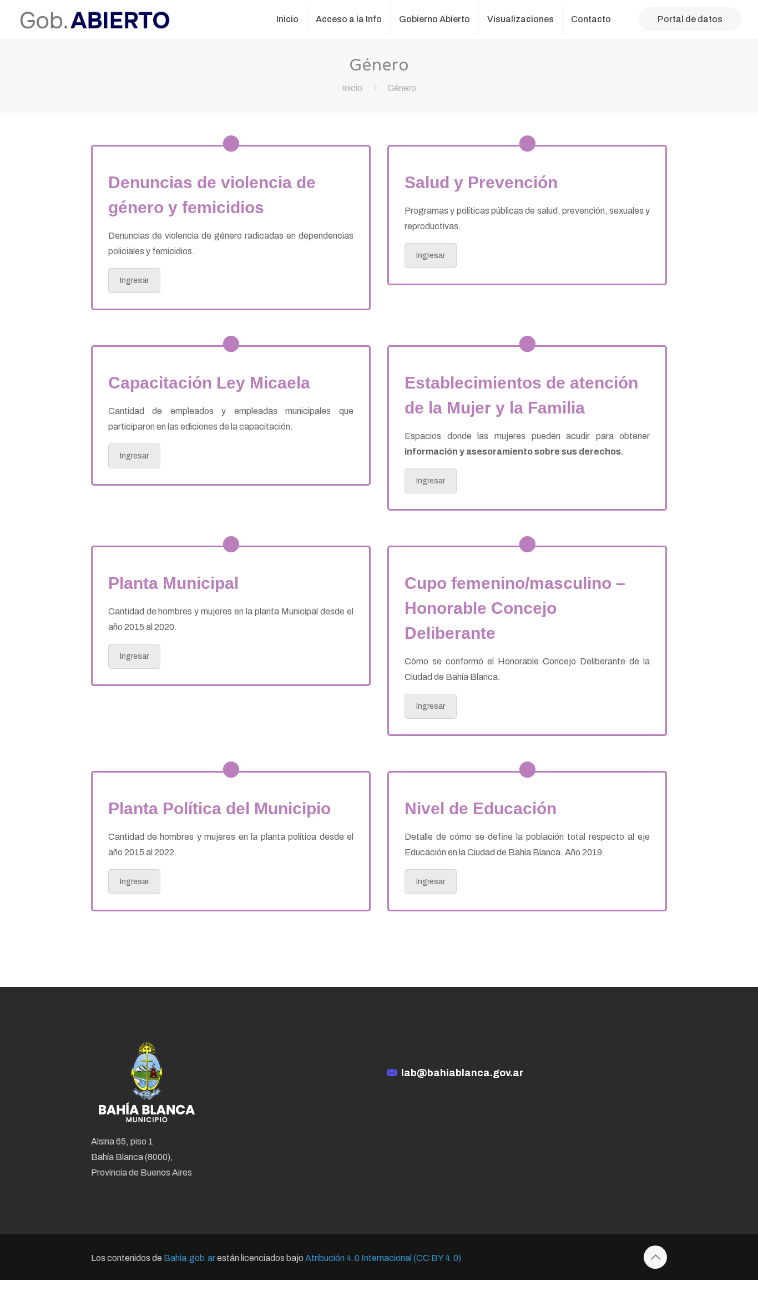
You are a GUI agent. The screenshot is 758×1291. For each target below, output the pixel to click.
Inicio (352, 88)
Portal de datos (690, 19)
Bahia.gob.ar (189, 1258)
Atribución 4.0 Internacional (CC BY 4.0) (383, 1258)
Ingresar (134, 280)
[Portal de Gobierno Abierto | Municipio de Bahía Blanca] (95, 19)
